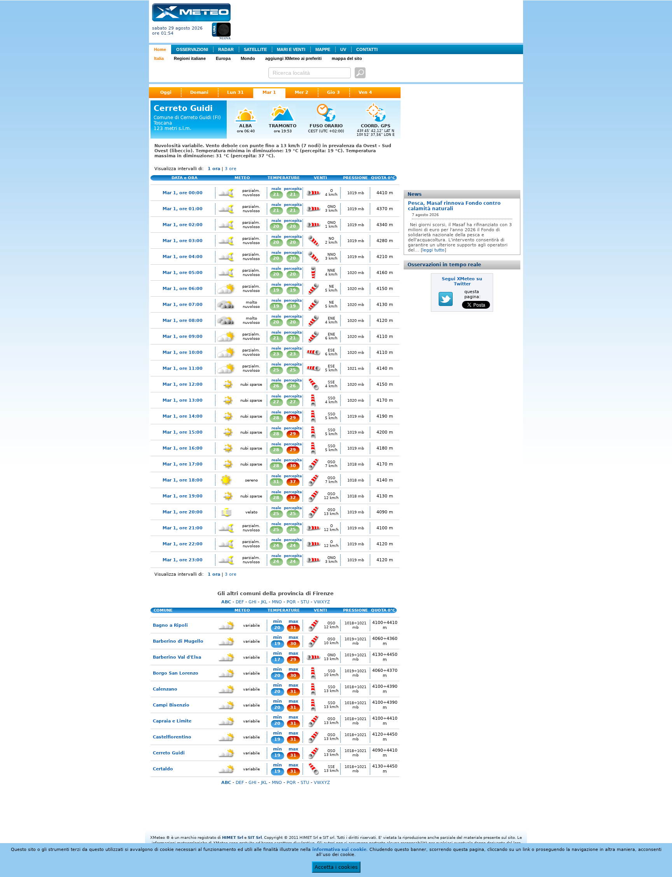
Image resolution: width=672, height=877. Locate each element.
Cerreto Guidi (169, 753)
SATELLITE (255, 49)
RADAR (226, 49)
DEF (240, 602)
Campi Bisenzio (171, 705)
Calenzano (165, 689)
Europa (223, 58)
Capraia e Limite (172, 721)
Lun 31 (235, 92)
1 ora (214, 168)
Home (160, 49)
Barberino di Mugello (178, 641)
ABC (226, 602)
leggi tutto (433, 250)
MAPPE (322, 49)
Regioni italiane (190, 58)
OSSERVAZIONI (192, 49)
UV (343, 49)
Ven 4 (365, 92)
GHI (252, 602)
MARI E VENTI (291, 49)
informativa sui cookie (339, 849)
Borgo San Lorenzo (175, 673)
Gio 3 (333, 92)
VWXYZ (322, 602)
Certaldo (163, 769)
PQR (291, 602)
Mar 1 (269, 92)
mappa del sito (347, 58)
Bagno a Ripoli (170, 625)
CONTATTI (367, 49)
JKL (264, 602)
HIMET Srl (232, 837)
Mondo (248, 58)
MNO (277, 602)
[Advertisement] (378, 20)
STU (305, 602)
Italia (159, 58)
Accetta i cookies (336, 867)
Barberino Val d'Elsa (177, 657)
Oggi (166, 92)
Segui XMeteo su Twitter (462, 281)
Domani (199, 92)
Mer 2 (301, 92)
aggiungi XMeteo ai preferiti (293, 58)
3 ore (230, 168)
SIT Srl (255, 837)
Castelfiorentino (172, 737)
